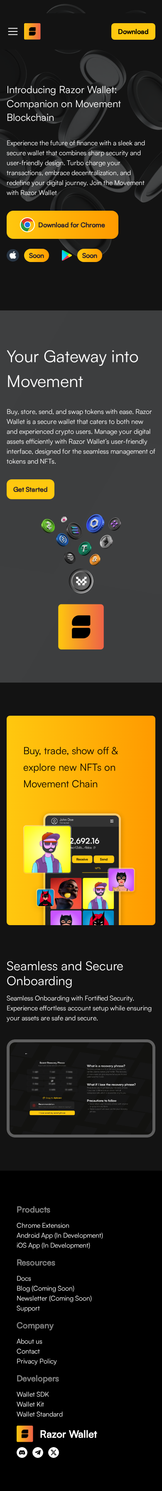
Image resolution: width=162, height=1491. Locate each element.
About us (29, 1341)
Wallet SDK (33, 1394)
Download (133, 31)
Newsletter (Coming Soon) (54, 1298)
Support (28, 1308)
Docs (24, 1278)
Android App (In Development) (60, 1235)
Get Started (30, 489)
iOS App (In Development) (53, 1245)
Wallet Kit (30, 1404)
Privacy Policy (37, 1361)
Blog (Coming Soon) (45, 1288)
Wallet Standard (40, 1414)
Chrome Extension (43, 1225)
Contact (28, 1351)
